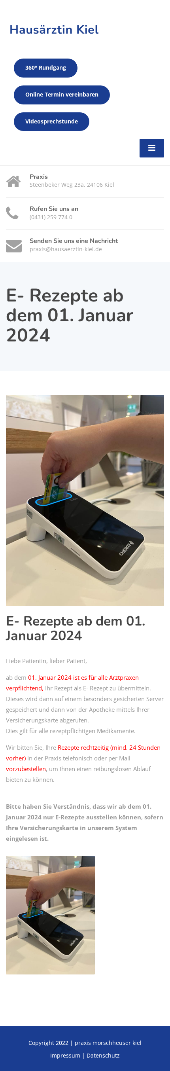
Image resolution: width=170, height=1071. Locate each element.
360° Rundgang (45, 67)
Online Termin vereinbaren (61, 94)
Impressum (65, 1055)
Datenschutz (103, 1055)
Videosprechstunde (51, 121)
